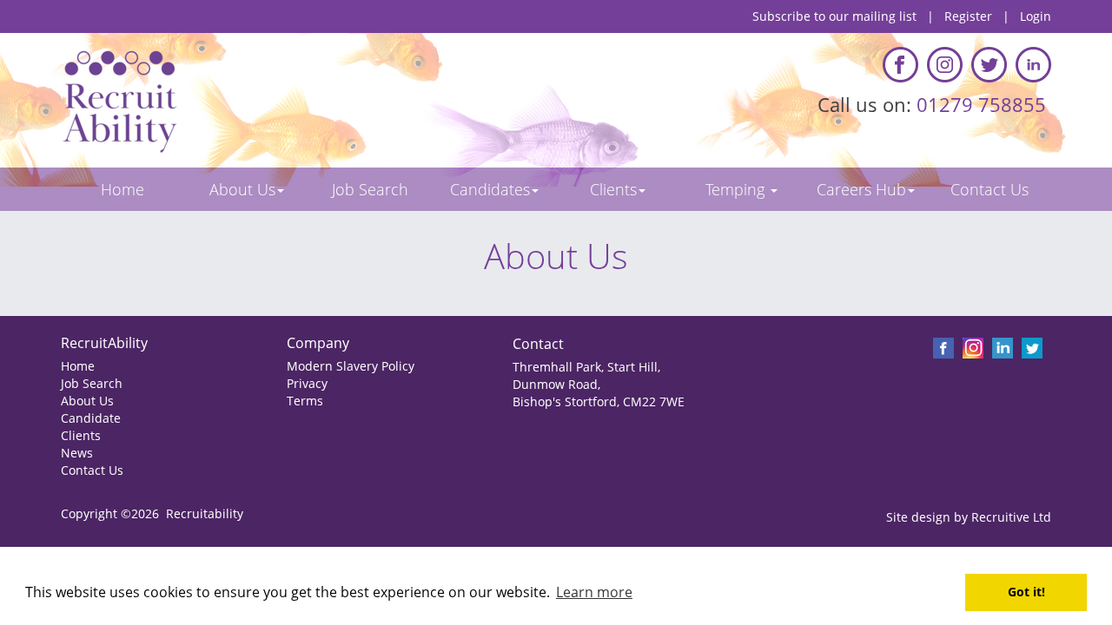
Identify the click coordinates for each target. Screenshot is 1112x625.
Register (968, 16)
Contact (538, 343)
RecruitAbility (104, 342)
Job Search (91, 383)
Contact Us (92, 470)
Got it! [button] (1026, 591)
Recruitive (1000, 517)
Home (78, 366)
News (77, 452)
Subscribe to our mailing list (834, 16)
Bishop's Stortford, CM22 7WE (599, 401)
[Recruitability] (302, 100)
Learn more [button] (594, 592)
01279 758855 (984, 104)
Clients (81, 435)
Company (318, 342)
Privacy (307, 383)
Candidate (91, 418)
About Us (87, 400)
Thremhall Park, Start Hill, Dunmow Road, (586, 375)
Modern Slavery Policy (350, 366)
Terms (305, 400)
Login (1035, 16)
